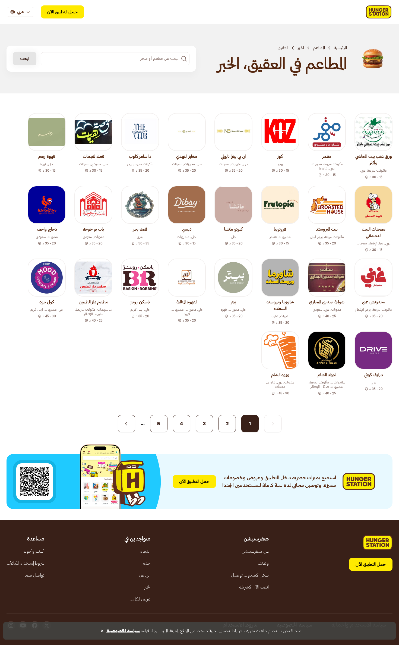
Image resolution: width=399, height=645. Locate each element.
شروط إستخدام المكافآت (25, 563)
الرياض (144, 575)
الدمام (145, 551)
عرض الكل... (140, 599)
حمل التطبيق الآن (62, 12)
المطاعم (319, 48)
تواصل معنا (34, 575)
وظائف (263, 563)
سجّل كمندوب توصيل (250, 575)
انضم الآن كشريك (254, 587)
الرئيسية (340, 48)
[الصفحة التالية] (126, 423)
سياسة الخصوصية (123, 631)
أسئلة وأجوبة (34, 551)
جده (146, 563)
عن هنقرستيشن (255, 551)
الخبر (300, 48)
